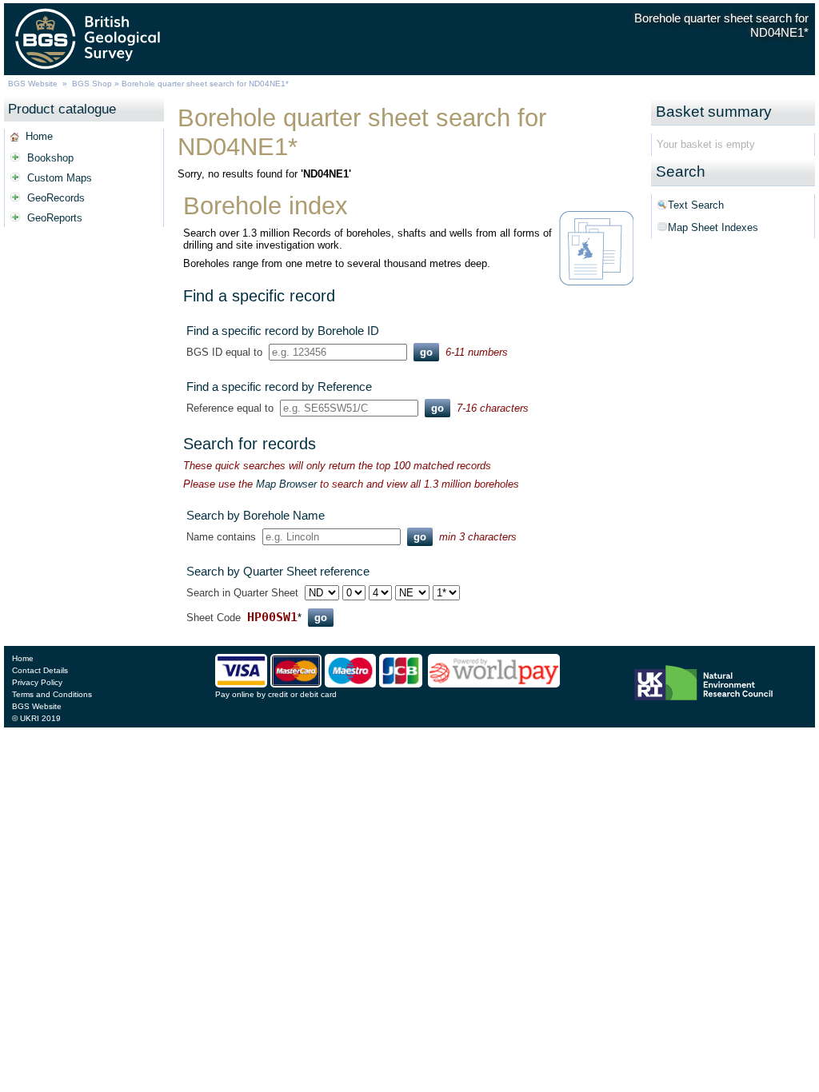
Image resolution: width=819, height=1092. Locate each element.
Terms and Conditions (52, 694)
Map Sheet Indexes (713, 227)
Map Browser (286, 484)
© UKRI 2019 (36, 718)
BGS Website (33, 83)
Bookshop (50, 158)
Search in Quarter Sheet (242, 593)
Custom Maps (59, 178)
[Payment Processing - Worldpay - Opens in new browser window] (493, 684)
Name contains (221, 537)
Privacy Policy (37, 682)
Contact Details (40, 670)
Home (39, 136)
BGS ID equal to (224, 352)
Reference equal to (230, 408)
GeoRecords (56, 198)
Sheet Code (213, 618)
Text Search (696, 205)
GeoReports (54, 218)
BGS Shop (92, 83)
